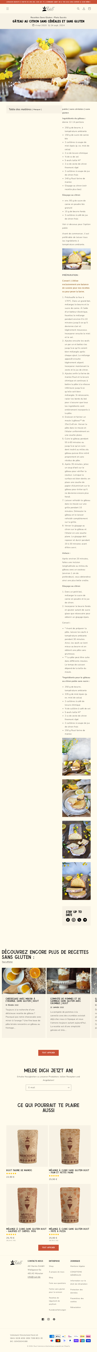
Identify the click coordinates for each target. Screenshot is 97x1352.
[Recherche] (78, 8)
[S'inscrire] (68, 1088)
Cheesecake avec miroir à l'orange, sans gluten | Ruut (22, 999)
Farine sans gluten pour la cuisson (57, 1290)
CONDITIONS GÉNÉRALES (76, 1273)
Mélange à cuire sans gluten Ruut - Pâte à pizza (69, 1230)
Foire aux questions (57, 1283)
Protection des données (76, 1291)
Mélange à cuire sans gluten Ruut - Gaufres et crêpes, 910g (26, 1230)
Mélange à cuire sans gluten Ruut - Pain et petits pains (69, 1171)
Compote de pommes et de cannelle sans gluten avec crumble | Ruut (65, 1000)
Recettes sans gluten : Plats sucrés (49, 17)
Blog (51, 1277)
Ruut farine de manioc (19, 1170)
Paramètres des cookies (77, 1300)
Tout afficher (7, 962)
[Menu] (7, 8)
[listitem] (68, 920)
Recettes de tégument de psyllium (54, 1301)
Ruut (35, 1346)
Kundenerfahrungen (57, 1310)
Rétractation (75, 1307)
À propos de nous (56, 1272)
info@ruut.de (34, 1277)
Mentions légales (77, 1266)
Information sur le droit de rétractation (79, 1282)
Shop (51, 1266)
